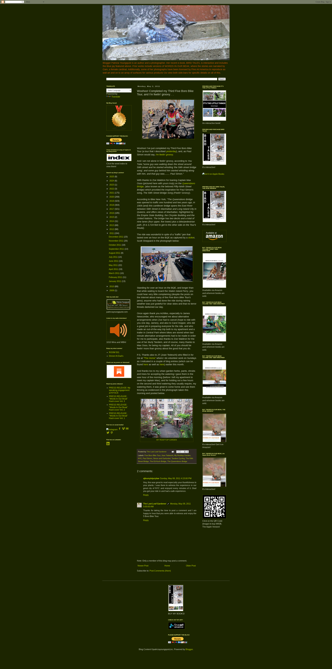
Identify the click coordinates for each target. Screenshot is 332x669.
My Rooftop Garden (182, 455)
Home (167, 566)
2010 (112, 286)
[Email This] (177, 451)
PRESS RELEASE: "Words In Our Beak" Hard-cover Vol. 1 (118, 415)
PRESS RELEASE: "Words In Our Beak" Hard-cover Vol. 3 (118, 398)
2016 (112, 213)
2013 (112, 225)
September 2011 (117, 249)
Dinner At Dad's (116, 356)
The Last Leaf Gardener (154, 504)
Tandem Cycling (178, 458)
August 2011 (115, 253)
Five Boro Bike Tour (152, 455)
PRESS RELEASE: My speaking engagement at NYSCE (119, 390)
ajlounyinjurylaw (151, 478)
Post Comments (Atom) (160, 571)
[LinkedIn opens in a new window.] (108, 444)
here (146, 364)
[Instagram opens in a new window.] (111, 429)
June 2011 (114, 261)
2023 (112, 185)
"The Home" (149, 358)
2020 (112, 197)
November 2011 (116, 241)
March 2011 (114, 273)
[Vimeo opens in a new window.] (123, 429)
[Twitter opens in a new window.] (108, 433)
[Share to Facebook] (185, 451)
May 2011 (113, 265)
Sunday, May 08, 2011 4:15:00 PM (175, 478)
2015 (112, 217)
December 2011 (116, 237)
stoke (191, 237)
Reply (146, 495)
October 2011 (115, 245)
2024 (112, 181)
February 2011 (116, 277)
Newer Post (143, 566)
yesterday (171, 151)
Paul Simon (147, 458)
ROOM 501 (114, 352)
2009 (112, 290)
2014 (112, 221)
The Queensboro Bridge (177, 461)
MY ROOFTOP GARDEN (166, 440)
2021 (112, 193)
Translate (116, 97)
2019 (112, 201)
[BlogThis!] (180, 451)
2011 (111, 233)
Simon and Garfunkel (162, 458)
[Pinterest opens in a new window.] (111, 433)
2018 (112, 205)
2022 (112, 189)
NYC (140, 458)
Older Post (191, 566)
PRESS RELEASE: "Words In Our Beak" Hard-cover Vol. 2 (118, 407)
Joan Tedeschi (167, 455)
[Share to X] (182, 451)
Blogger (189, 649)
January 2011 (115, 281)
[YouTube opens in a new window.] (127, 429)
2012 (112, 229)
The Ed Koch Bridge (158, 461)
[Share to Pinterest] (187, 451)
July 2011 (113, 257)
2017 (112, 209)
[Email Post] (173, 452)
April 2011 (114, 269)
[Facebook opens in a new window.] (120, 429)
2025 (112, 176)
